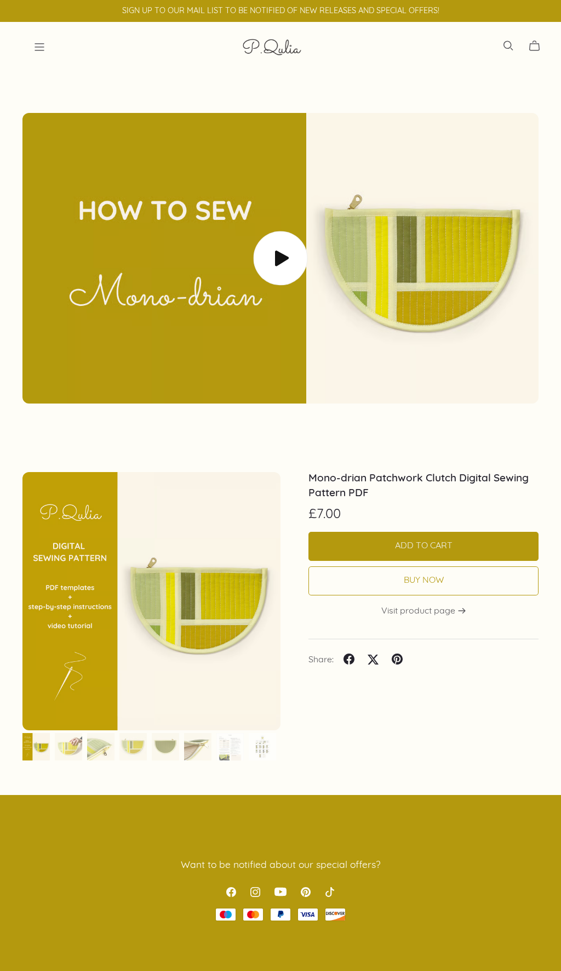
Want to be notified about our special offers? (281, 865)
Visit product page (419, 611)
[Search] (508, 46)
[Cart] (539, 46)
